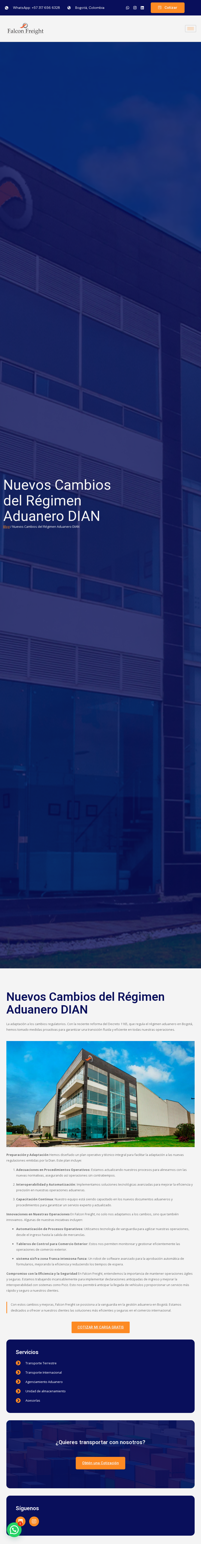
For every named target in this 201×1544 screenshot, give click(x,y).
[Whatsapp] (127, 8)
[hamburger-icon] (190, 28)
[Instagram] (134, 8)
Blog (6, 526)
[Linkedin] (142, 8)
